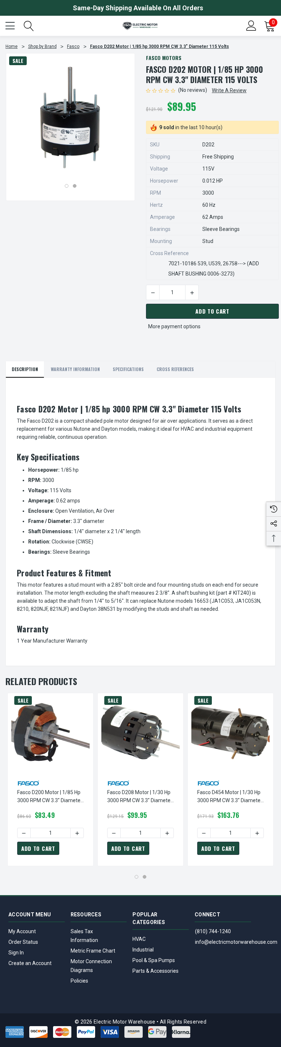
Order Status (23, 942)
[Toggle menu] (10, 24)
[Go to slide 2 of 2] (74, 186)
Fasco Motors (163, 57)
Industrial (143, 950)
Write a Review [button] (229, 90)
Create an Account (30, 963)
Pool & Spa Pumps (153, 960)
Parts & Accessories (155, 971)
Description (25, 369)
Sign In (16, 953)
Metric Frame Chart (93, 951)
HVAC (139, 939)
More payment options (174, 326)
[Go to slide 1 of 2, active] (66, 186)
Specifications (128, 369)
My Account (22, 931)
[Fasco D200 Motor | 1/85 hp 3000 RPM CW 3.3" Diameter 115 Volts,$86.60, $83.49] (50, 732)
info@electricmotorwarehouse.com (236, 942)
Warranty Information (75, 369)
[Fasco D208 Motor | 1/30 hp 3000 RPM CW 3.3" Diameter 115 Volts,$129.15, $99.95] (140, 732)
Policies (79, 981)
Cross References (175, 369)
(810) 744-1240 (213, 931)
